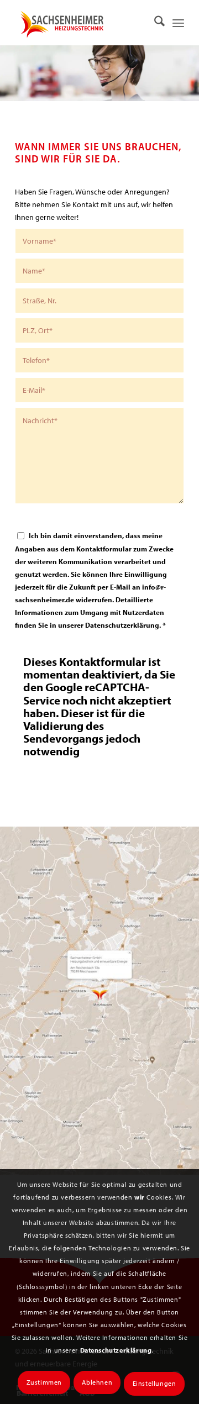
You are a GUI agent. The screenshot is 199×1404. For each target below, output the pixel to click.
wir (139, 1197)
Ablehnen (97, 1382)
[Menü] (178, 22)
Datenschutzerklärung (116, 1350)
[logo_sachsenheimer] (78, 23)
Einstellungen (154, 1383)
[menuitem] (154, 23)
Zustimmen (44, 1382)
